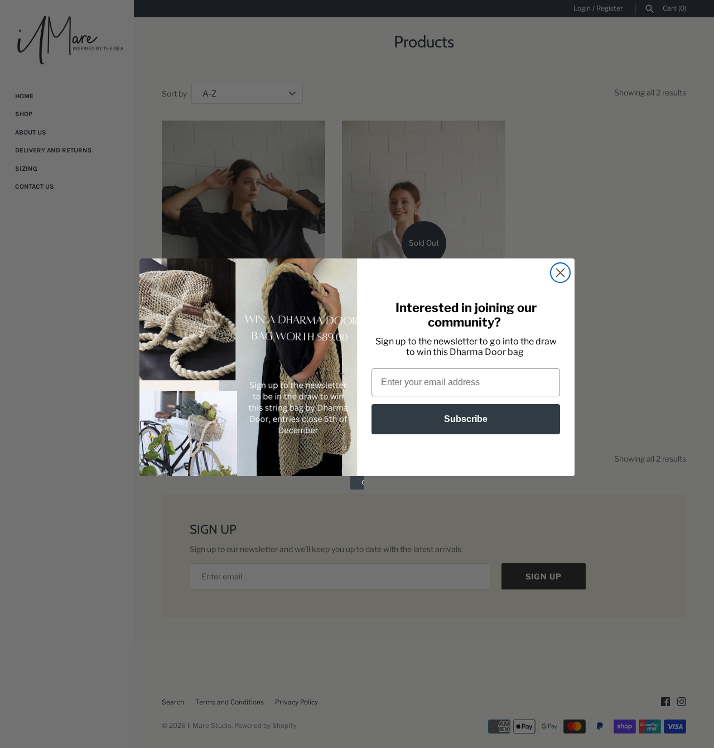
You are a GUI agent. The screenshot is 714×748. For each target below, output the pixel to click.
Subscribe (466, 419)
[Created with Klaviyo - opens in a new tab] (357, 483)
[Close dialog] (560, 272)
